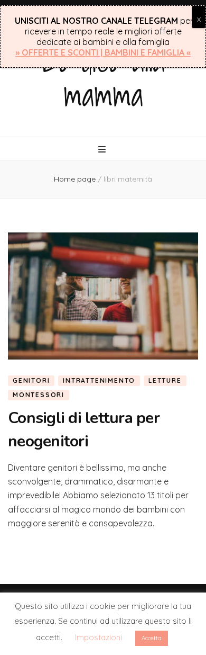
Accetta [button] (152, 638)
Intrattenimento (99, 380)
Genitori (31, 380)
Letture (165, 380)
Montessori (38, 395)
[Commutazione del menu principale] (103, 149)
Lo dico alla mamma (103, 77)
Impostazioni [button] (98, 637)
